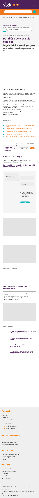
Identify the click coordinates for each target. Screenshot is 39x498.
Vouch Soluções (7, 478)
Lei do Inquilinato (11, 428)
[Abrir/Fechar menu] (34, 4)
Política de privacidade (8, 457)
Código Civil (9, 424)
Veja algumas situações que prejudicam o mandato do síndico (21, 136)
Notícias (6, 17)
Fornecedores (6, 440)
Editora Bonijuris (7, 476)
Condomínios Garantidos (9, 471)
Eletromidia (5, 473)
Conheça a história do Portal (10, 454)
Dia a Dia (13, 17)
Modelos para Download (9, 442)
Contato (4, 459)
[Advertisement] (19, 376)
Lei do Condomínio (11, 426)
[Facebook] (14, 5)
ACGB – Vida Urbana (8, 469)
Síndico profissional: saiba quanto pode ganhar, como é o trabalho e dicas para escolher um (19, 132)
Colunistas (5, 417)
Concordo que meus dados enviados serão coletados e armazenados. (27, 194)
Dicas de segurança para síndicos (14, 134)
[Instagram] (17, 5)
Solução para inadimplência (10, 444)
